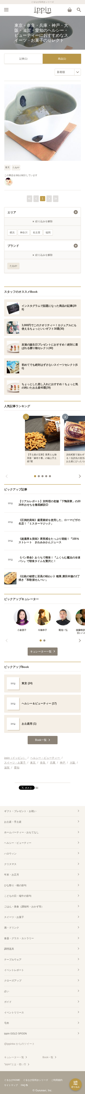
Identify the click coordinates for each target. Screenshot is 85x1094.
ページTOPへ (42, 778)
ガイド (8, 1001)
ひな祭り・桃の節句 (15, 885)
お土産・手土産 (12, 821)
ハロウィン (10, 853)
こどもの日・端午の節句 (17, 895)
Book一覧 (47, 1057)
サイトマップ (11, 1085)
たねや (16, 167)
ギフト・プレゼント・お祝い (20, 811)
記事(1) (23, 58)
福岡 (48, 232)
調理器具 (9, 948)
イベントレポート (14, 970)
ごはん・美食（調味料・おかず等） (24, 906)
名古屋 (36, 232)
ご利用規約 (57, 1080)
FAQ (23, 1085)
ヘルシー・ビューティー (17, 842)
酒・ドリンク (11, 927)
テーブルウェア (12, 959)
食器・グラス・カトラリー (19, 938)
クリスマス (10, 864)
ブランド (13, 245)
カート (69, 10)
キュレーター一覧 (14, 1057)
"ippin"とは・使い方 (15, 1064)
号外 (6, 1023)
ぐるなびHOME (12, 1080)
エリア (11, 212)
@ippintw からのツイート (19, 1043)
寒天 (7, 167)
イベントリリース (14, 1012)
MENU (6, 10)
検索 (79, 10)
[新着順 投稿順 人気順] (68, 72)
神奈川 (23, 232)
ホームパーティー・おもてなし (21, 832)
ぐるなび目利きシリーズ (35, 1080)
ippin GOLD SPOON (15, 1033)
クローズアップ (12, 980)
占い (6, 991)
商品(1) (62, 58)
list (36, 787)
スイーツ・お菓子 (14, 917)
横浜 (12, 232)
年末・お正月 (11, 874)
